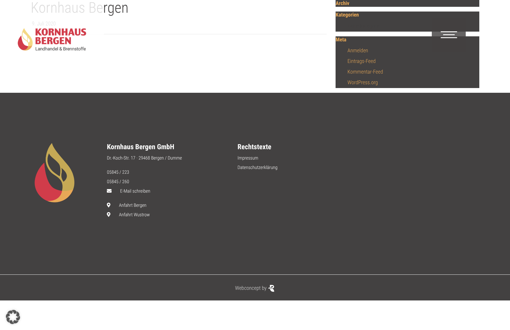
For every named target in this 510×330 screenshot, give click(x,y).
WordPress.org (362, 82)
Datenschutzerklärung (258, 167)
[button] (13, 317)
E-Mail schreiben (135, 191)
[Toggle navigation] (449, 35)
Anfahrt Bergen (132, 205)
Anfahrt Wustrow (134, 214)
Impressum (248, 158)
